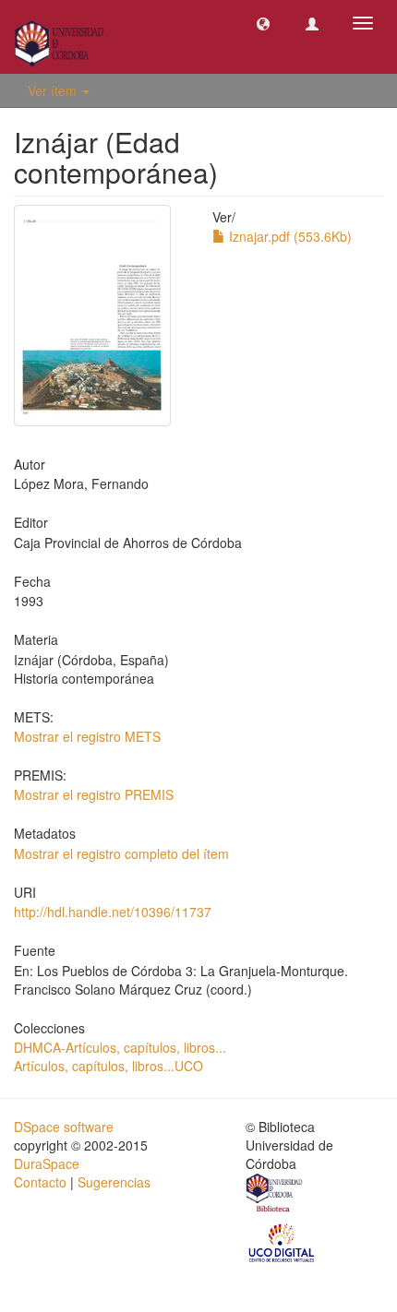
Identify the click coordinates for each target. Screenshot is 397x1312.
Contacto (40, 1182)
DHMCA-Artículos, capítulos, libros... (120, 1047)
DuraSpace (46, 1163)
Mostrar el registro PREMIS (94, 794)
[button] (263, 23)
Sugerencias (114, 1182)
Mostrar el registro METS (87, 736)
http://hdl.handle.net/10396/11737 (112, 911)
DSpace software (64, 1126)
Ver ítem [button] (54, 90)
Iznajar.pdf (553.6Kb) (288, 236)
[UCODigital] (282, 1241)
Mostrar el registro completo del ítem (121, 853)
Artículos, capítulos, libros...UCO (108, 1065)
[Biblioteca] (275, 1195)
